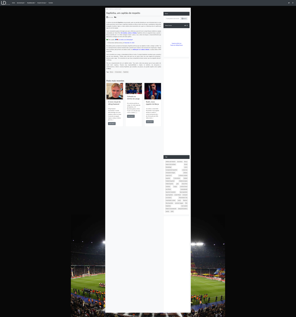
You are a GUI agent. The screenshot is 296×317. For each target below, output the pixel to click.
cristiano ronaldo (183, 175)
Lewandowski (184, 189)
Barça (111, 72)
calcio (185, 167)
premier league (179, 203)
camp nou (184, 170)
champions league (170, 172)
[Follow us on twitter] (289, 3)
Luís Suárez (168, 197)
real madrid (184, 206)
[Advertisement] (133, 148)
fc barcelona (118, 72)
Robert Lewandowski (171, 208)
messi (179, 200)
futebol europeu (183, 181)
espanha (168, 178)
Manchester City (183, 197)
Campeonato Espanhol (171, 170)
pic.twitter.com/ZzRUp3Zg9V (126, 39)
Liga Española (169, 195)
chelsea (185, 172)
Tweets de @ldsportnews (176, 45)
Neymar (185, 200)
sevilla (167, 211)
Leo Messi (168, 189)
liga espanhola (183, 192)
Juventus (168, 186)
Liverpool (185, 195)
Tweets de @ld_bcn (176, 43)
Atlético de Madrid (170, 161)
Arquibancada (31, 3)
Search (184, 18)
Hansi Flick (184, 183)
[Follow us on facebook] (293, 3)
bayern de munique (171, 164)
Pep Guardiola (169, 203)
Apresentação (20, 3)
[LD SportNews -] (5, 3)
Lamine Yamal (183, 186)
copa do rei (168, 175)
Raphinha (125, 72)
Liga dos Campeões (170, 192)
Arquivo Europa (41, 3)
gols (178, 183)
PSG (186, 203)
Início (13, 3)
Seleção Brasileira (182, 208)
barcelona (179, 161)
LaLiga (175, 186)
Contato (51, 3)
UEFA (172, 211)
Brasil (185, 164)
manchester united (170, 200)
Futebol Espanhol (170, 181)
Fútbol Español (169, 183)
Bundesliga (168, 167)
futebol (185, 178)
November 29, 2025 (129, 42)
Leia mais (111, 123)
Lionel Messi (178, 195)
